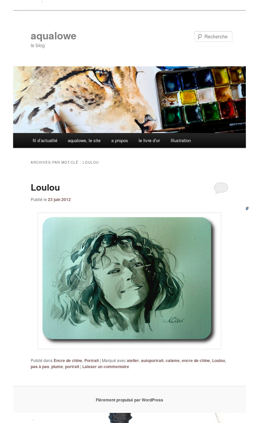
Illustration (181, 140)
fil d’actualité (45, 140)
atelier (133, 360)
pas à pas (40, 366)
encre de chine (196, 360)
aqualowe (54, 35)
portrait (72, 366)
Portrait (91, 360)
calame (173, 360)
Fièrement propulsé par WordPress (129, 400)
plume (57, 366)
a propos (119, 140)
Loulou (45, 187)
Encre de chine (68, 360)
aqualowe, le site (84, 140)
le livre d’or (149, 140)
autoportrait (152, 360)
